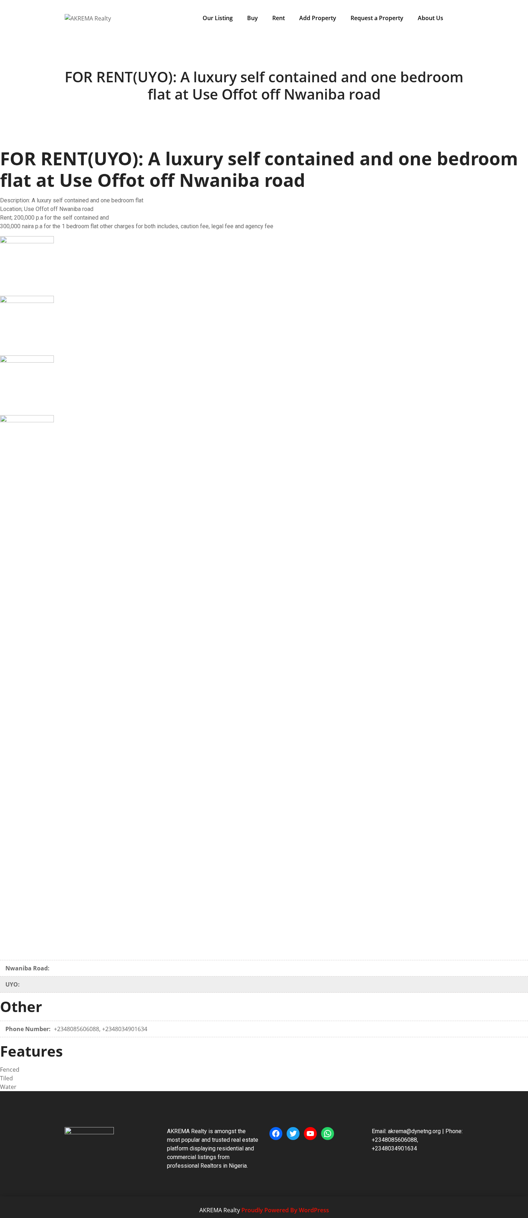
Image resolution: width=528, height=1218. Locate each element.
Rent (278, 18)
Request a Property (377, 18)
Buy (252, 18)
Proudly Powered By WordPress (285, 1210)
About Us (430, 18)
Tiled (6, 1078)
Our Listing (218, 18)
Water (8, 1087)
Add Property (317, 18)
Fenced (9, 1070)
